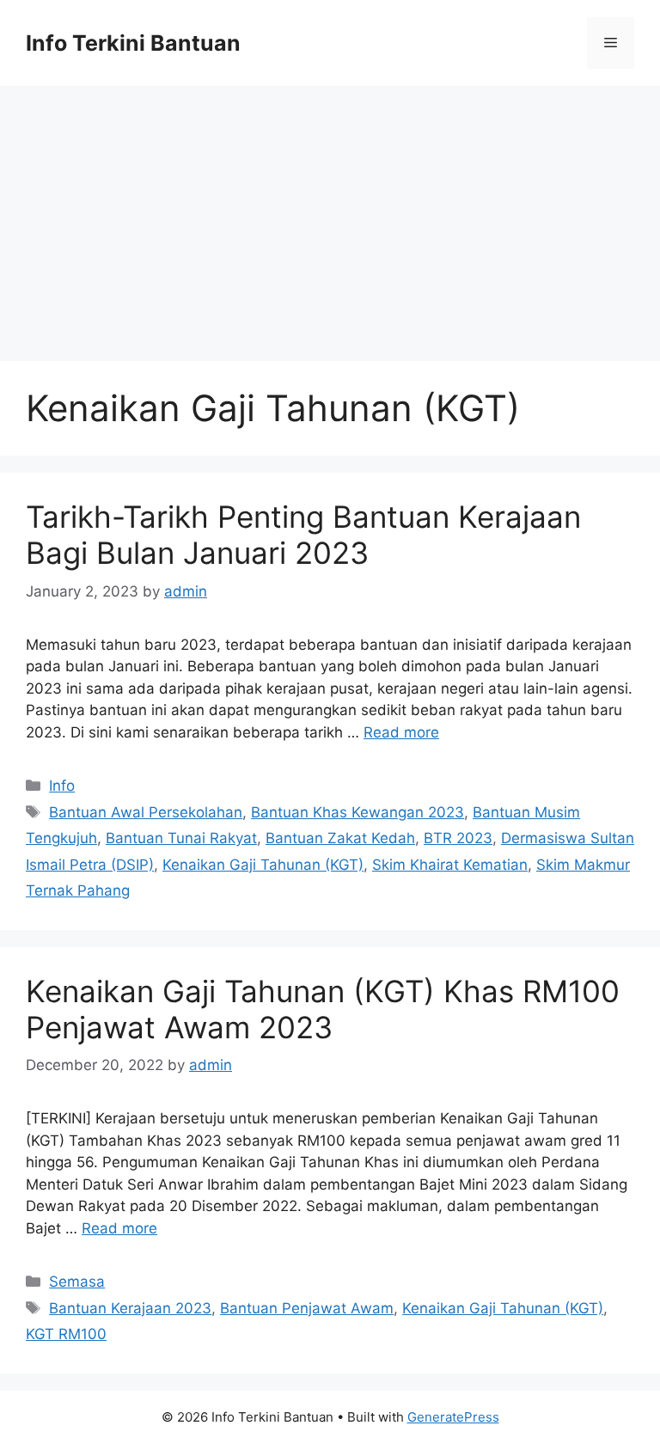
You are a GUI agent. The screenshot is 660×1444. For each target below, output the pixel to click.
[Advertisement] (330, 215)
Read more (401, 732)
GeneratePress (453, 1417)
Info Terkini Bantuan (133, 43)
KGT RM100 (66, 1334)
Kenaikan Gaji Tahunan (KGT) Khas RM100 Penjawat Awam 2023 (323, 1009)
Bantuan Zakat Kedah (340, 838)
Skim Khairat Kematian (450, 864)
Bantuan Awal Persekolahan (145, 812)
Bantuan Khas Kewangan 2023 (357, 812)
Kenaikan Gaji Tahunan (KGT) (263, 864)
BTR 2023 (458, 838)
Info (62, 785)
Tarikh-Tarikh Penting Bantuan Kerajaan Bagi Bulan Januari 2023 (303, 535)
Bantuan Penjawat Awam (307, 1308)
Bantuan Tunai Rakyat (181, 838)
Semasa (77, 1281)
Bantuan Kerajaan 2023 (130, 1308)
